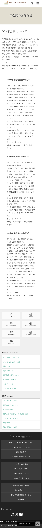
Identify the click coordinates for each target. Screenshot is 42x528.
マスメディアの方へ (11, 325)
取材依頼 (6, 423)
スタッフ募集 (11, 343)
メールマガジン (11, 316)
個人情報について (21, 490)
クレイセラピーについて (12, 357)
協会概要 (21, 499)
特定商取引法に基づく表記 (21, 495)
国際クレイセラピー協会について (21, 442)
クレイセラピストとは (11, 362)
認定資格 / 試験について (21, 457)
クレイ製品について (21, 469)
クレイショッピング (10, 401)
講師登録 (31, 316)
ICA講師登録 (8, 409)
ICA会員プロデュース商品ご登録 (15, 414)
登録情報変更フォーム (21, 485)
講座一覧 (6, 366)
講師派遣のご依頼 (10, 427)
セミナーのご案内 (21, 464)
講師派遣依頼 (11, 334)
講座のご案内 (21, 452)
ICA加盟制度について (11, 375)
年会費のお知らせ (10, 388)
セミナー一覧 (8, 384)
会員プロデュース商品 (30, 325)
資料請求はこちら (25, 524)
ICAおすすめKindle (10, 405)
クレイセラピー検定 (31, 334)
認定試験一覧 (8, 371)
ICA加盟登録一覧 (9, 379)
